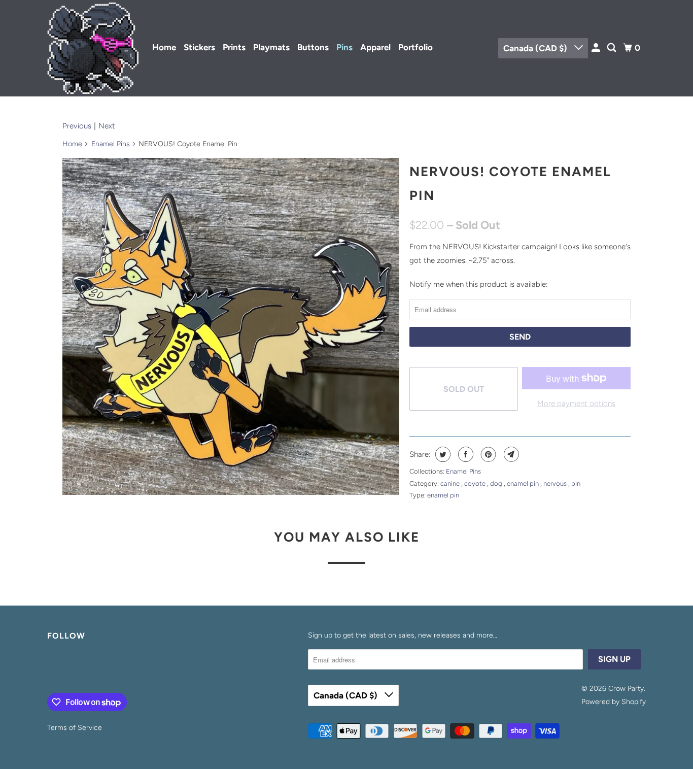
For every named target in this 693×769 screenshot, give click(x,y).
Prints (234, 47)
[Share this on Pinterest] (487, 454)
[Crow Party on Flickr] (49, 669)
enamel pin (523, 483)
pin (575, 483)
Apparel (375, 47)
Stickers (199, 47)
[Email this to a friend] (510, 454)
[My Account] (597, 48)
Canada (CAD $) (536, 48)
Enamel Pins (110, 144)
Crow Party (626, 688)
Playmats (271, 47)
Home (164, 47)
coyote (475, 483)
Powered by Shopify (613, 701)
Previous (76, 125)
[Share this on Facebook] (464, 454)
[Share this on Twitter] (442, 454)
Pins (344, 47)
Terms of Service (74, 727)
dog (497, 483)
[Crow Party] (92, 48)
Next (106, 125)
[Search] (612, 48)
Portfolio (415, 47)
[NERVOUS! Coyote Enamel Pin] (230, 326)
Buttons (313, 47)
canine (450, 483)
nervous (555, 483)
